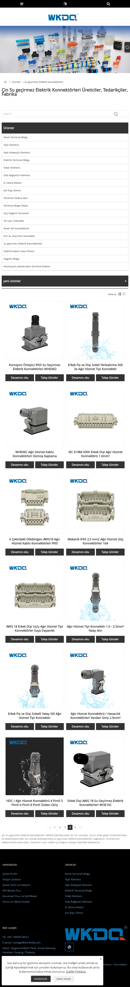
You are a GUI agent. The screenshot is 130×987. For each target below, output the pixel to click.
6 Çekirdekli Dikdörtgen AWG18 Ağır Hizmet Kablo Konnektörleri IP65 (34, 541)
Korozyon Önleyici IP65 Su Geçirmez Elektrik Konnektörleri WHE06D (34, 367)
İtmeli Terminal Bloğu (16, 137)
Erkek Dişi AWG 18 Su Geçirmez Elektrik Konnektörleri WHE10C (95, 803)
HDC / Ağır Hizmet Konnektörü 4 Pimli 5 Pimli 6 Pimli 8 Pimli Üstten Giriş (34, 803)
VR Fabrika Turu (12, 890)
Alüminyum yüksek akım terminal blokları (27, 266)
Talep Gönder (49, 378)
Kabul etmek (64, 978)
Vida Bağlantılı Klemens (17, 175)
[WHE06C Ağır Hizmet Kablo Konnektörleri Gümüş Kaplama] (35, 417)
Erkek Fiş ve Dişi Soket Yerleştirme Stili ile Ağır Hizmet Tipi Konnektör (95, 367)
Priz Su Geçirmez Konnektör (19, 236)
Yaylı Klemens (11, 144)
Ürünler (16, 82)
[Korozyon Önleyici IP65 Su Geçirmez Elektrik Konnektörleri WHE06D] (35, 330)
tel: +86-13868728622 (16, 937)
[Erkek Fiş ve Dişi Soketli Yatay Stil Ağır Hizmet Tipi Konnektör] (35, 678)
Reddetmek (40, 978)
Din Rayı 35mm (12, 190)
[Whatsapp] (69, 947)
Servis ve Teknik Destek (16, 901)
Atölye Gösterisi (12, 879)
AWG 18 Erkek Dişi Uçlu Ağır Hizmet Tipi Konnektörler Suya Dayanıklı (34, 628)
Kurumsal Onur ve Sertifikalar (20, 896)
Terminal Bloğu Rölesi (16, 205)
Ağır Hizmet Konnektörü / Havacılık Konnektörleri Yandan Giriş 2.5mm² (95, 716)
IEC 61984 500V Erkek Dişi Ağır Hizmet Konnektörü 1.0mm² (95, 454)
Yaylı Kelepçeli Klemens (17, 152)
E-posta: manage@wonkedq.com (22, 942)
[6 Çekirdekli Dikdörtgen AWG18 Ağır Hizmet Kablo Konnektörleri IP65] (35, 504)
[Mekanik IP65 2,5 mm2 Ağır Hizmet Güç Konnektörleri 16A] (95, 504)
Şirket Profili (10, 873)
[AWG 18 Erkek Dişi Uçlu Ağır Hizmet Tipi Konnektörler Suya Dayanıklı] (35, 591)
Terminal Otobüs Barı (16, 198)
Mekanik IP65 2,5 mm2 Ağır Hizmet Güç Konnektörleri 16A (95, 541)
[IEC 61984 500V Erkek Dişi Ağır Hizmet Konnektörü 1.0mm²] (95, 417)
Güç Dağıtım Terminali (16, 213)
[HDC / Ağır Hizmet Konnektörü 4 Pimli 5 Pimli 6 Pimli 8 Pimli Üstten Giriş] (35, 766)
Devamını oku (19, 378)
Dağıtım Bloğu (11, 258)
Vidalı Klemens (12, 167)
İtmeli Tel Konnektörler (16, 228)
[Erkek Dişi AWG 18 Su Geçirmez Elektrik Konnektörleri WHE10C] (95, 766)
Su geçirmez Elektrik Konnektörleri (23, 243)
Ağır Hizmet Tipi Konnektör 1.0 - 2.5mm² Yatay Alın (95, 628)
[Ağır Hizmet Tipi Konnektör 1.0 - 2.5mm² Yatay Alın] (95, 591)
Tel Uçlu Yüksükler (14, 220)
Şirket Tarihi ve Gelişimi (16, 885)
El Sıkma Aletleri (13, 182)
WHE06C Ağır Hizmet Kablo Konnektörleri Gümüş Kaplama (35, 454)
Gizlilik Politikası (76, 972)
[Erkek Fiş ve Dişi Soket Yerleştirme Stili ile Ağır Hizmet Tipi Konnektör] (95, 330)
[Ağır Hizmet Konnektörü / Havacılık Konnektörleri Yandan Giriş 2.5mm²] (95, 678)
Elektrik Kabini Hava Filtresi (19, 251)
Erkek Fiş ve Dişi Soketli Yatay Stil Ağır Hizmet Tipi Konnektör (34, 716)
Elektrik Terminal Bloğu (17, 160)
